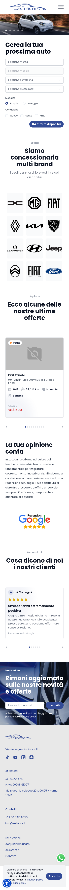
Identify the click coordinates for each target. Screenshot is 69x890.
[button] (6, 883)
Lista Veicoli (12, 838)
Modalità (10, 98)
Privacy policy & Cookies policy (25, 881)
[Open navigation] (61, 7)
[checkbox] (6, 115)
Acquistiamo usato (17, 844)
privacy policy (28, 716)
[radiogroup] (34, 103)
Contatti (10, 856)
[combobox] (34, 62)
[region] (34, 382)
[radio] (6, 103)
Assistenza (12, 850)
